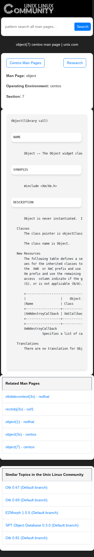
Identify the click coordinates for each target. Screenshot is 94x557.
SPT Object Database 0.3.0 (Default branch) (42, 525)
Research (75, 63)
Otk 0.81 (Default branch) (26, 538)
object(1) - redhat (19, 422)
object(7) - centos (19, 447)
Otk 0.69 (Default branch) (26, 500)
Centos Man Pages (25, 63)
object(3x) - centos (20, 434)
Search (83, 26)
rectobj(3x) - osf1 (19, 409)
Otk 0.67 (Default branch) (26, 487)
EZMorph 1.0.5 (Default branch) (31, 512)
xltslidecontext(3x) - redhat (27, 396)
